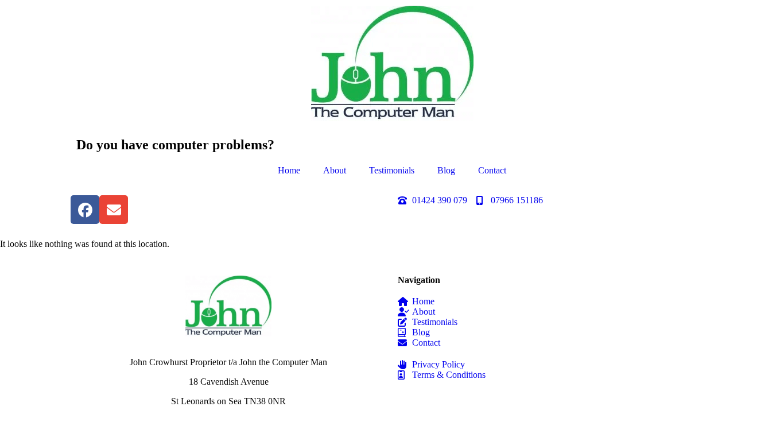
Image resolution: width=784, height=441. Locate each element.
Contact (492, 170)
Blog (446, 170)
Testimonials (391, 170)
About (334, 170)
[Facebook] (85, 209)
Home (289, 170)
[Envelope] (113, 209)
